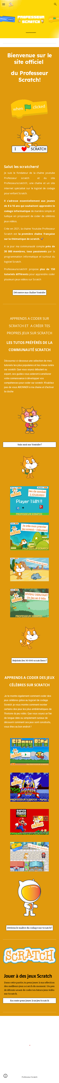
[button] (3, 4)
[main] (29, 70)
